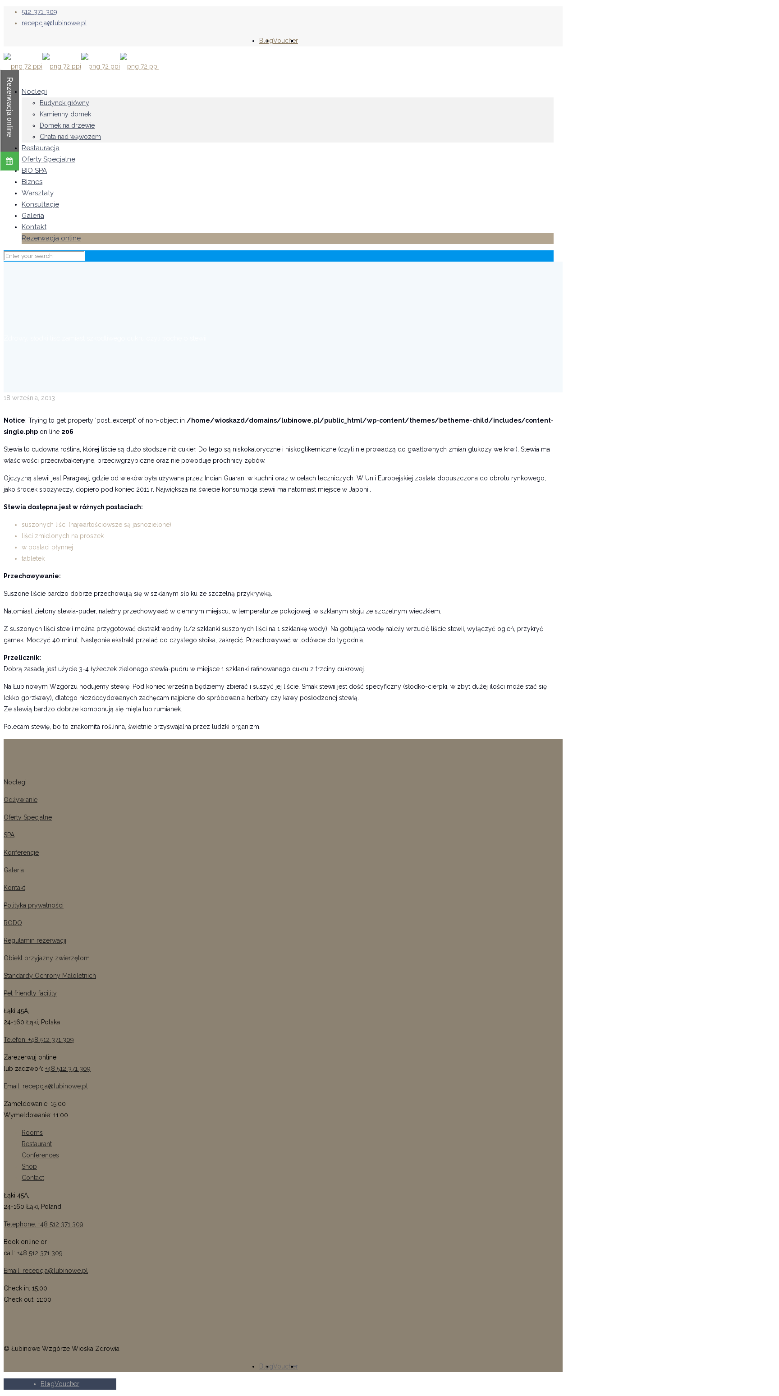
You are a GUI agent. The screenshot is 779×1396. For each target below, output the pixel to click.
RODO (13, 922)
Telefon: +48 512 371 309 (39, 1039)
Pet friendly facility (30, 993)
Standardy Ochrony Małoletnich (50, 975)
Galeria (14, 870)
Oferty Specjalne (28, 817)
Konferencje (21, 852)
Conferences (40, 1155)
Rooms (32, 1132)
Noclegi (15, 782)
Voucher (285, 40)
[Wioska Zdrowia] (81, 66)
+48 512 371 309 (68, 1068)
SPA (9, 835)
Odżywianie (20, 799)
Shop (29, 1166)
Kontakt (14, 887)
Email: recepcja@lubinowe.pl (46, 1086)
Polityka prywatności (34, 905)
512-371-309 (39, 11)
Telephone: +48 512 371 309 (43, 1224)
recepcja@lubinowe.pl (54, 23)
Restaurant (37, 1143)
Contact (33, 1177)
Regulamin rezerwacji (35, 940)
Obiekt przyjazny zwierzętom (47, 958)
